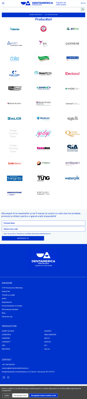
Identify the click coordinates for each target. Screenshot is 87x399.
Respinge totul (20, 395)
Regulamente (7, 302)
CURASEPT (6, 342)
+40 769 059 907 (8, 364)
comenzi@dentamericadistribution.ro (15, 368)
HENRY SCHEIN (8, 331)
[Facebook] (4, 377)
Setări (6, 395)
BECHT (47, 338)
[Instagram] (8, 377)
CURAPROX (6, 335)
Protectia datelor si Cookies (12, 306)
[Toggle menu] (3, 3)
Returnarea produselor (10, 309)
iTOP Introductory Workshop (12, 288)
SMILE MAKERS (50, 335)
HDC (3, 345)
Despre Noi (6, 291)
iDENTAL (47, 342)
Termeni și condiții (8, 295)
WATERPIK (6, 349)
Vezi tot (47, 349)
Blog (3, 313)
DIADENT (48, 331)
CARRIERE (6, 338)
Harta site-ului (7, 317)
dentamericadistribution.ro (41, 234)
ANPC (4, 299)
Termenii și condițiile (24, 234)
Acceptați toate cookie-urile (43, 395)
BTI (45, 345)
